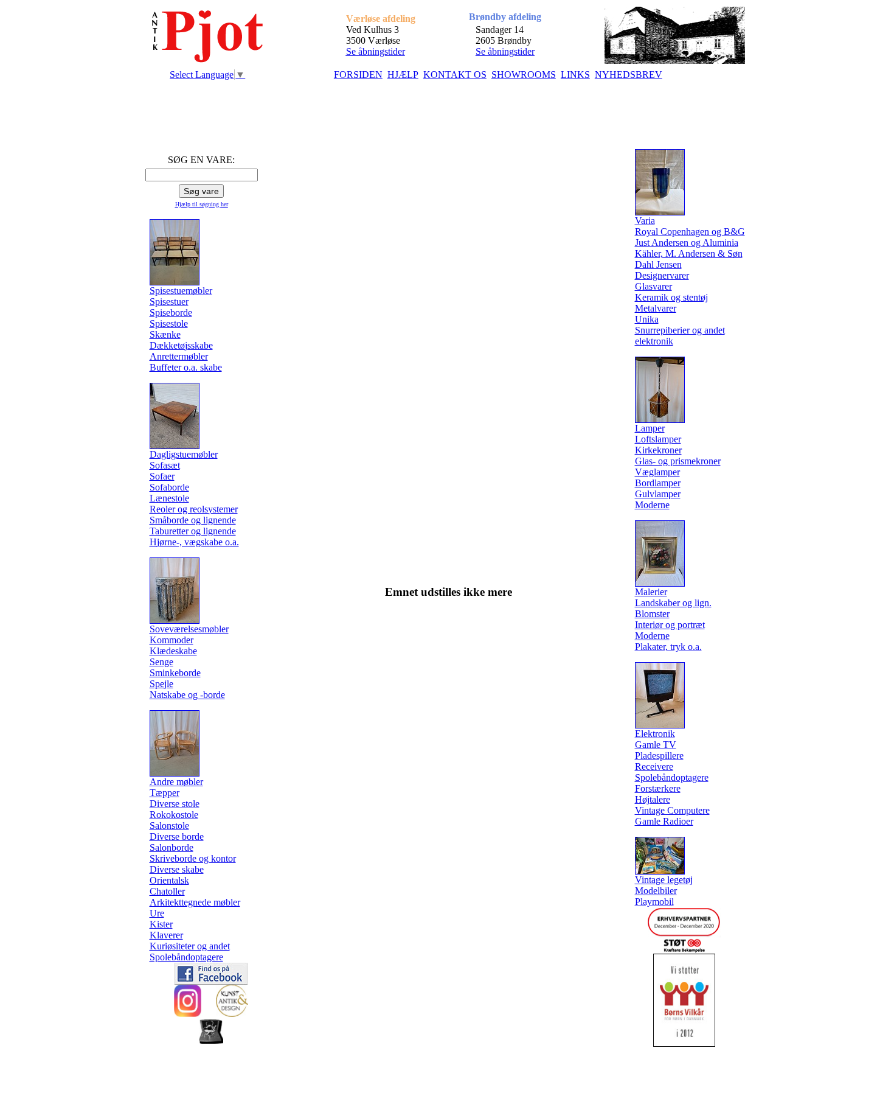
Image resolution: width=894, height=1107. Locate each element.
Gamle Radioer (664, 821)
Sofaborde (169, 487)
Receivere (654, 766)
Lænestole (169, 498)
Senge (161, 662)
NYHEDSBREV (628, 74)
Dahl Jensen (658, 264)
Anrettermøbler (179, 356)
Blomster (652, 614)
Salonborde (171, 847)
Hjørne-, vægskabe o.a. (194, 542)
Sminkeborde (175, 673)
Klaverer (166, 935)
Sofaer (162, 476)
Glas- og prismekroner (678, 461)
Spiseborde (171, 312)
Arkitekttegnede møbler (195, 902)
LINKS (575, 74)
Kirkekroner (658, 450)
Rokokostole (174, 814)
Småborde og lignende (193, 520)
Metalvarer (655, 308)
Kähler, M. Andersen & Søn (689, 253)
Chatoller (167, 891)
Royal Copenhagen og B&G (690, 231)
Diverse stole (174, 803)
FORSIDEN (358, 74)
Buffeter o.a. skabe (186, 367)
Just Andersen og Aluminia (686, 242)
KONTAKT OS (455, 74)
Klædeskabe (173, 651)
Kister (161, 924)
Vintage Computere (672, 810)
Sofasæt (165, 465)
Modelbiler (656, 890)
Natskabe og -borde (187, 695)
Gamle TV (655, 744)
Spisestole (169, 323)
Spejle (161, 684)
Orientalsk (169, 880)
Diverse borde (177, 836)
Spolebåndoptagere (186, 957)
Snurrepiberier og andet (680, 330)
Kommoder (171, 640)
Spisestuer (169, 301)
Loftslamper (658, 439)
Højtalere (652, 799)
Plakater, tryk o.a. (668, 646)
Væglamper (657, 472)
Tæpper (164, 792)
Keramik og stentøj (671, 297)
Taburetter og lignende (193, 531)
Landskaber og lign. (673, 603)
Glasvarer (653, 286)
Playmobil (654, 901)
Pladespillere (659, 755)
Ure (157, 913)
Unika (647, 319)
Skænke (165, 334)
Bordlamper (658, 483)
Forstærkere (658, 788)
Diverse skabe (177, 869)
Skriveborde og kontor (193, 858)
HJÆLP (402, 74)
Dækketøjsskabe (181, 345)
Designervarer (662, 275)
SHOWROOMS (523, 74)
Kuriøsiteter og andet (190, 946)
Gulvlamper (658, 494)
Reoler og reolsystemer (194, 509)
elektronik (654, 341)
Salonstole (169, 825)
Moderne (652, 505)
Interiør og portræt (670, 625)
